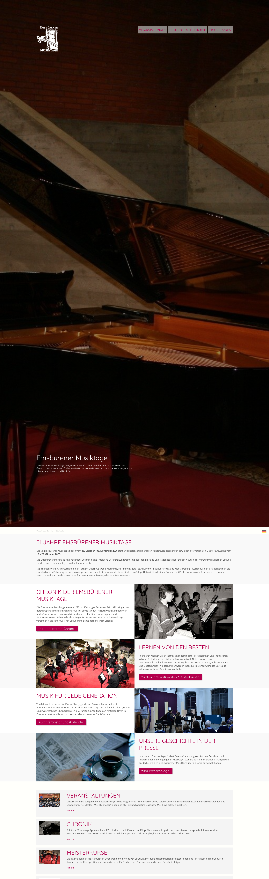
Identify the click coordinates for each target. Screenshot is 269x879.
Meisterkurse (196, 30)
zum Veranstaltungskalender (61, 722)
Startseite (60, 531)
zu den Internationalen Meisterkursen (170, 677)
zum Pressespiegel (155, 771)
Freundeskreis (220, 30)
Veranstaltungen (152, 30)
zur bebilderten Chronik (57, 628)
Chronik (176, 30)
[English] (264, 531)
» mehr (70, 810)
